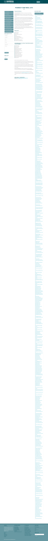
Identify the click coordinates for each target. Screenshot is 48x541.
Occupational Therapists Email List (39, 344)
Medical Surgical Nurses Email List (39, 293)
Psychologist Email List (37, 451)
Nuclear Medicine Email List (38, 316)
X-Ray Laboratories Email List (38, 518)
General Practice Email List (38, 197)
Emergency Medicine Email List (38, 154)
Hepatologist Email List (37, 219)
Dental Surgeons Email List (38, 123)
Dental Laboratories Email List (38, 122)
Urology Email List (37, 508)
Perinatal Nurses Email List (38, 402)
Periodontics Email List (37, 403)
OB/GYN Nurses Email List (38, 333)
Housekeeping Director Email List (38, 243)
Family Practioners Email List (38, 186)
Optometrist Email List (37, 356)
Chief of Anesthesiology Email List (39, 88)
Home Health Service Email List (38, 227)
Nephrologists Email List (37, 304)
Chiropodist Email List (37, 102)
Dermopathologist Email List (38, 132)
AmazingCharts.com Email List (38, 40)
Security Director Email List (38, 484)
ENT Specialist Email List (37, 168)
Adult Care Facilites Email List (38, 24)
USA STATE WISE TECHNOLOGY (8, 29)
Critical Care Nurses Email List (38, 120)
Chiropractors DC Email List (38, 104)
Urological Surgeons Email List (38, 506)
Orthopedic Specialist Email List (38, 369)
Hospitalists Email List (37, 241)
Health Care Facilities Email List (38, 210)
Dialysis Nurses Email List (38, 136)
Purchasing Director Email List (38, 456)
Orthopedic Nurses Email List (38, 367)
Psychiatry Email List (37, 450)
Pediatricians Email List (37, 398)
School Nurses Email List (37, 483)
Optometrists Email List (37, 357)
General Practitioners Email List (38, 198)
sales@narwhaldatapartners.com (25, 72)
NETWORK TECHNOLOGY (8, 18)
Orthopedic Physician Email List (38, 368)
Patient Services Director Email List (39, 389)
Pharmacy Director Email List (38, 413)
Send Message (6, 52)
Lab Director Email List (37, 264)
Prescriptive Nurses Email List (38, 442)
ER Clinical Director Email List (38, 174)
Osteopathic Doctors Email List (38, 371)
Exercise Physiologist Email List (38, 176)
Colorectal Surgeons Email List (38, 112)
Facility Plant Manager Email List (38, 177)
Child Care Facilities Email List (38, 100)
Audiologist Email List (37, 51)
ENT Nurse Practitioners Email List (39, 167)
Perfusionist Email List (37, 401)
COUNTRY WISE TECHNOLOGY (8, 31)
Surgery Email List (37, 498)
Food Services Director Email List (38, 188)
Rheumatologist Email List (38, 477)
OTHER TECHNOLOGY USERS (8, 20)
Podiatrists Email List (37, 440)
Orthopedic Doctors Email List (38, 366)
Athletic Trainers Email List (38, 50)
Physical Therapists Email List (38, 421)
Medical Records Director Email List (39, 291)
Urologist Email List (37, 507)
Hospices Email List (37, 231)
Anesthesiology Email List (38, 46)
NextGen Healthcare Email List (38, 313)
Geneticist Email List (37, 200)
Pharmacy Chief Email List (38, 410)
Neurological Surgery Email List (38, 306)
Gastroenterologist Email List (38, 190)
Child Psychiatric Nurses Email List (39, 101)
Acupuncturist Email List (37, 18)
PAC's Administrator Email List (38, 376)
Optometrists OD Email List (38, 358)
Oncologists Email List (37, 349)
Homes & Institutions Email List (38, 230)
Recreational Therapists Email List (39, 465)
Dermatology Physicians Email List (39, 131)
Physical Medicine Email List (38, 418)
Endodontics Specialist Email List (38, 166)
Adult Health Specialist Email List (38, 27)
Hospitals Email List (37, 242)
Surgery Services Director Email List (39, 499)
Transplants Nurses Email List (38, 504)
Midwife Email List (37, 296)
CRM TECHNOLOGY (27, 527)
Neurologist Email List (37, 307)
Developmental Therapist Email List (39, 133)
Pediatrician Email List (37, 397)
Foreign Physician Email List (38, 189)
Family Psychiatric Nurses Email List (39, 187)
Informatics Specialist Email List (38, 254)
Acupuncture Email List (37, 17)
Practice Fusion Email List (38, 441)
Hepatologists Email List (37, 220)
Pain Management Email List (38, 377)
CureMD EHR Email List (37, 121)
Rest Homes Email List (37, 474)
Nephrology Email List (37, 305)
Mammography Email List (38, 274)
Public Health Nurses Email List (38, 454)
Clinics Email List (37, 111)
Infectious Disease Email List (38, 251)
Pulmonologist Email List (38, 455)
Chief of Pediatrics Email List (38, 94)
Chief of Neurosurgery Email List (38, 91)
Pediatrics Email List (37, 399)
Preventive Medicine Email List (38, 443)
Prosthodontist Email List (38, 444)
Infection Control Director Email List (39, 248)
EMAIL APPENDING (16, 527)
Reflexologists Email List (37, 466)
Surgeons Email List (37, 497)
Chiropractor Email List (37, 103)
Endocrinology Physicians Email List (39, 163)
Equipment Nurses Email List (38, 173)
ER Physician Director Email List (38, 175)
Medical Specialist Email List (38, 292)
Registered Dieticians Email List (38, 467)
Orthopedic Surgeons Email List (38, 370)
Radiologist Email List (37, 462)
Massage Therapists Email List (38, 281)
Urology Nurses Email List (38, 509)
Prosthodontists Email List (38, 445)
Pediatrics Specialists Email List (38, 400)
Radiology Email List (37, 464)
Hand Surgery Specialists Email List (39, 207)
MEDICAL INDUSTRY (37, 527)
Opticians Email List (37, 355)
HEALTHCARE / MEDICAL (38, 13)
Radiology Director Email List (38, 463)
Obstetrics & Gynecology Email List (39, 336)
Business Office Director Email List (39, 56)
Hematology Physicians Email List (38, 218)
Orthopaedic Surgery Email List (38, 365)
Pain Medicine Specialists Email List (39, 379)
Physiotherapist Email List (38, 432)
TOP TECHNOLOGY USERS (8, 27)
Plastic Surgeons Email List (38, 435)
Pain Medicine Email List (37, 378)
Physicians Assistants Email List (38, 429)
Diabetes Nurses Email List (38, 134)
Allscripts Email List (37, 39)
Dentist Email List (37, 124)
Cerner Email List (37, 72)
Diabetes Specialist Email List (38, 135)
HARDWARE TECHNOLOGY (8, 16)
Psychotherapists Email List (38, 453)
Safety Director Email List (38, 482)
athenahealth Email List (37, 49)
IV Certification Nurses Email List (38, 259)
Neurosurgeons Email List (38, 312)
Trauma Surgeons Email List (38, 505)
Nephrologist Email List (37, 303)
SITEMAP (5, 536)
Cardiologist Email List (37, 59)
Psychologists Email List (37, 452)
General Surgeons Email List (38, 199)
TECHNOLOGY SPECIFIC (27, 532)
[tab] (9, 12)
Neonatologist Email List (37, 302)
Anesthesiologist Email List (38, 45)
